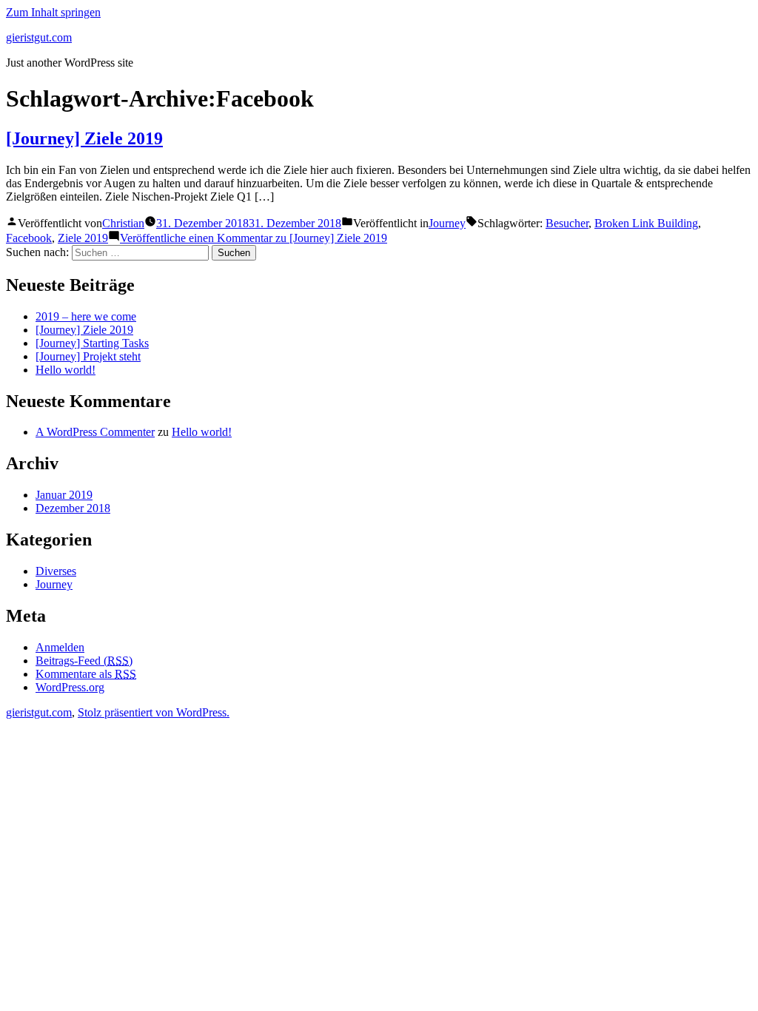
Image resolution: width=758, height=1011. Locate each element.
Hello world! (65, 369)
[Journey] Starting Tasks (92, 343)
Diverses (56, 571)
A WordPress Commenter (95, 432)
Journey (447, 223)
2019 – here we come (86, 316)
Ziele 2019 (83, 238)
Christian (123, 223)
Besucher (567, 223)
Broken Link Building (646, 223)
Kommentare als (86, 674)
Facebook (29, 238)
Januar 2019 (64, 494)
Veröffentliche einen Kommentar (253, 238)
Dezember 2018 (73, 508)
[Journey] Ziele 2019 (84, 138)
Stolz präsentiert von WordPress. (153, 712)
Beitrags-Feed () (84, 660)
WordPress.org (70, 687)
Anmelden (60, 647)
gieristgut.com (39, 37)
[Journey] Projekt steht (88, 356)
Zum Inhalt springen (53, 12)
